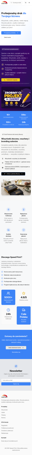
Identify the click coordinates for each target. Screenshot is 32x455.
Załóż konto (7, 37)
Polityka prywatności (7, 428)
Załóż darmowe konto (14, 347)
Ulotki (3, 412)
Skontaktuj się (16, 352)
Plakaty (3, 415)
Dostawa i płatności (7, 430)
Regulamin (4, 425)
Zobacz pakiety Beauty (13, 173)
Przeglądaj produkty (10, 32)
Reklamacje (4, 433)
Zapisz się (16, 384)
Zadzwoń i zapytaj (12, 80)
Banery (3, 417)
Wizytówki (4, 410)
